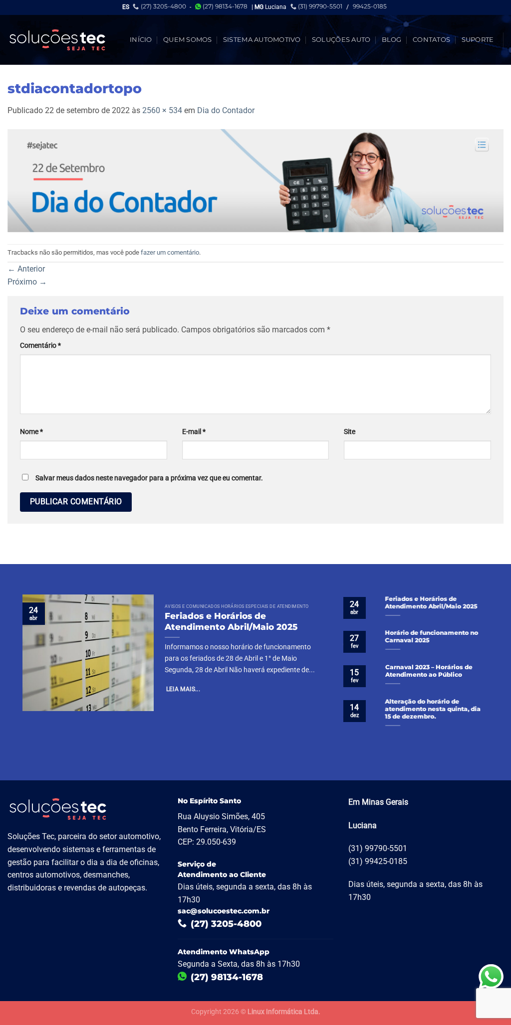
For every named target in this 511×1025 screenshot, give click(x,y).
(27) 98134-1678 (225, 6)
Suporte (478, 39)
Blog (392, 39)
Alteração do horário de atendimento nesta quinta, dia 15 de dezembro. (433, 709)
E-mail (194, 432)
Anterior (26, 269)
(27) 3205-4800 (163, 6)
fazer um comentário (170, 252)
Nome (31, 432)
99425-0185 (370, 6)
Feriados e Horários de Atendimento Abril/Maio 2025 (231, 621)
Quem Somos (187, 39)
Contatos (431, 39)
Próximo (27, 282)
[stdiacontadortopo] (255, 179)
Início (141, 39)
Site (349, 432)
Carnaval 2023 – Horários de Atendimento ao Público (428, 671)
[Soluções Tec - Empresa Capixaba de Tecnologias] (57, 40)
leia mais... (183, 689)
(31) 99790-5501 (320, 6)
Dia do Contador (226, 110)
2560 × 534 (162, 110)
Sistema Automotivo (262, 39)
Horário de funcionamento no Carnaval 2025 (431, 637)
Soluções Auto (341, 39)
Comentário (40, 345)
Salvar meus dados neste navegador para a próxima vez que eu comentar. (149, 478)
